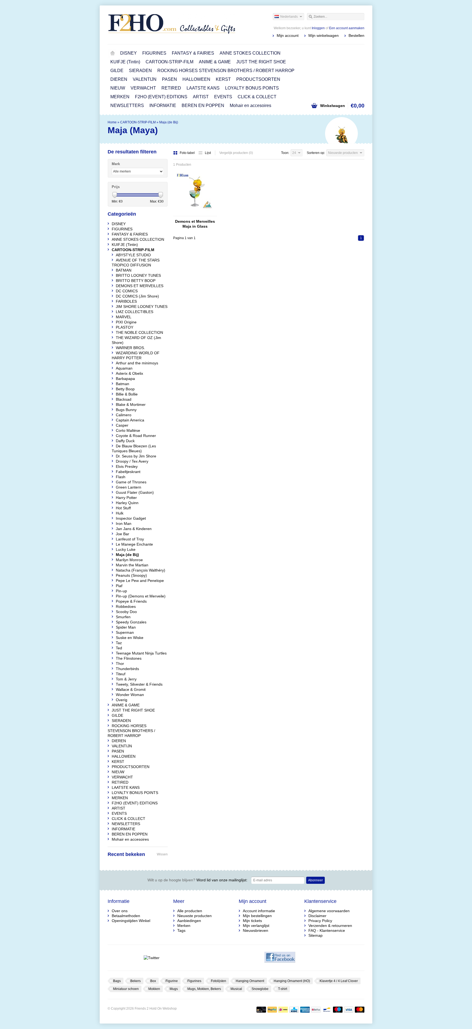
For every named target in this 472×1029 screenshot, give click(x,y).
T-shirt (282, 989)
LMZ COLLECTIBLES (134, 312)
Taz (119, 643)
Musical (236, 989)
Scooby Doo (126, 611)
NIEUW (117, 88)
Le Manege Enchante (134, 544)
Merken (183, 925)
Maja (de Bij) (168, 122)
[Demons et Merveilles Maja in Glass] (195, 213)
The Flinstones (128, 658)
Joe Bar (122, 534)
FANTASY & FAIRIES (193, 53)
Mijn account (288, 35)
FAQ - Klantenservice (326, 930)
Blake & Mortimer (131, 404)
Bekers (135, 981)
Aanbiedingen (189, 920)
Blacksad (123, 399)
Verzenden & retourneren (330, 925)
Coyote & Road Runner (136, 435)
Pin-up (121, 591)
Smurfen (123, 617)
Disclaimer (317, 916)
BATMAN (123, 270)
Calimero (123, 415)
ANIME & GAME (215, 62)
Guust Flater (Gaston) (135, 492)
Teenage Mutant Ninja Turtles (141, 653)
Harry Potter (126, 497)
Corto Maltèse (128, 430)
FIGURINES (154, 53)
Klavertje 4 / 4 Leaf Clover (339, 981)
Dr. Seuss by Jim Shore (136, 456)
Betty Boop (125, 389)
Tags (181, 930)
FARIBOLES (126, 301)
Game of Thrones (131, 482)
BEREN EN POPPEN (203, 105)
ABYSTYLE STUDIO (133, 255)
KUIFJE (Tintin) (125, 62)
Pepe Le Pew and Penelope (140, 580)
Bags (117, 981)
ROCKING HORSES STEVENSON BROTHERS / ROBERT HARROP (225, 70)
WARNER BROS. (130, 348)
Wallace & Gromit (131, 689)
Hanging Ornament (250, 981)
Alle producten (189, 911)
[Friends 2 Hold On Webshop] (172, 24)
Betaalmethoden (126, 916)
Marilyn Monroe (129, 560)
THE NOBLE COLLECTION (139, 332)
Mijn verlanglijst (256, 925)
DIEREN (118, 79)
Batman (122, 384)
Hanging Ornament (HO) (292, 981)
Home (112, 53)
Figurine (172, 981)
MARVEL (123, 317)
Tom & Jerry (126, 679)
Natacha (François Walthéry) (140, 570)
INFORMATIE (162, 105)
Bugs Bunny (126, 410)
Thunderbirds (127, 669)
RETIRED (171, 88)
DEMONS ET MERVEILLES (139, 286)
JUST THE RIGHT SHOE (261, 62)
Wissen (162, 854)
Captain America (130, 420)
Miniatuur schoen (126, 989)
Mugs (174, 989)
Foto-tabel (188, 153)
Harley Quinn (127, 503)
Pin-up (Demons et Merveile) (141, 596)
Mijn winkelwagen (323, 35)
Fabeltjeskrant (128, 471)
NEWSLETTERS (127, 105)
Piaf (119, 586)
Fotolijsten (218, 981)
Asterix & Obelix (129, 373)
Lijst (208, 153)
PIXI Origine (126, 322)
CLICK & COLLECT (257, 96)
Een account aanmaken (346, 28)
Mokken (154, 989)
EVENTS (223, 96)
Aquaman (124, 368)
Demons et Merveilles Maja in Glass (195, 223)
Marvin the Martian (132, 565)
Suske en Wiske (129, 637)
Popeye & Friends (131, 601)
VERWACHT (143, 88)
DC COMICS (127, 291)
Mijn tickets (252, 920)
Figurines (194, 981)
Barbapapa (125, 378)
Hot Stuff (123, 508)
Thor (120, 663)
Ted (119, 648)
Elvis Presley (127, 466)
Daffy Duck (125, 441)
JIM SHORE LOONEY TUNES (141, 306)
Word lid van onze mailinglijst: (197, 880)
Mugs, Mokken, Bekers (204, 989)
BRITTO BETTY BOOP (135, 280)
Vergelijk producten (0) (236, 153)
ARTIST (201, 96)
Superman (125, 632)
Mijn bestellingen (257, 916)
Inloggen (318, 28)
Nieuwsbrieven (255, 930)
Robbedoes (126, 606)
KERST (223, 79)
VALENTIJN (145, 79)
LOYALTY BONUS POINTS (252, 88)
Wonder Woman (130, 694)
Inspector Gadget (131, 518)
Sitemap (315, 935)
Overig (121, 700)
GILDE (116, 70)
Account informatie (259, 911)
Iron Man (123, 523)
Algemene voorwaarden (329, 911)
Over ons (120, 911)
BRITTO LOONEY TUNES (138, 275)
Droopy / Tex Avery (132, 461)
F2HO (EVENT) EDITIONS (161, 96)
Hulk (119, 513)
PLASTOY (124, 327)
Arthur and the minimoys (137, 363)
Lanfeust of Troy (130, 539)
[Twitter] (151, 957)
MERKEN (119, 96)
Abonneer (315, 880)
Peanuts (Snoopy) (131, 575)
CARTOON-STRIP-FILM (169, 62)
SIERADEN (140, 70)
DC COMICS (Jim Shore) (137, 296)
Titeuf (120, 674)
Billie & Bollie (127, 394)
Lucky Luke (125, 549)
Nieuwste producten (194, 916)
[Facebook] (280, 958)
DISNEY (128, 53)
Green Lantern (128, 487)
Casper (122, 425)
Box (153, 981)
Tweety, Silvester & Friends (139, 684)
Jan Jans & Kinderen (134, 529)
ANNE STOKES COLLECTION (250, 53)
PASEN (169, 79)
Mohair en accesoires (250, 105)
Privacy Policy (320, 920)
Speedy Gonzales (131, 622)
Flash (120, 477)
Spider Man (126, 627)
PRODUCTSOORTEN (258, 79)
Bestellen (356, 35)
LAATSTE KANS (203, 88)
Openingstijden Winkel (131, 920)
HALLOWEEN (196, 79)
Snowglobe (260, 989)
